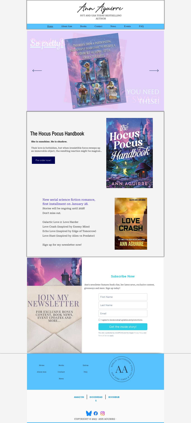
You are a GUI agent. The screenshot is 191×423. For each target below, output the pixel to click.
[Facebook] (95, 413)
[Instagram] (102, 413)
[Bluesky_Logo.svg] (89, 413)
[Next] (154, 70)
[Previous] (37, 70)
